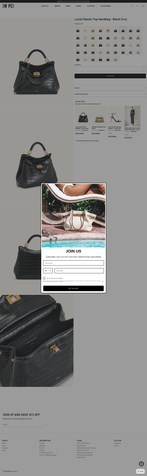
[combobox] (48, 270)
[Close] (103, 185)
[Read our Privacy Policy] (102, 281)
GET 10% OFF (73, 288)
